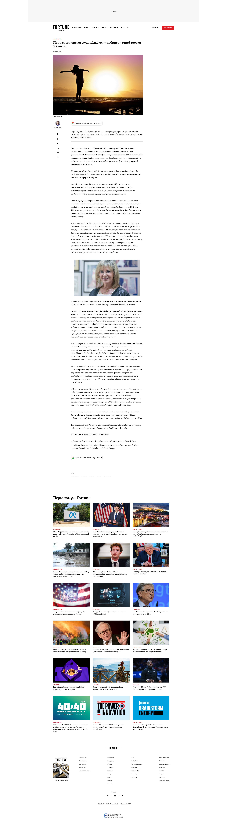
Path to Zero (134, 777)
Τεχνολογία (110, 767)
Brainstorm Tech (134, 767)
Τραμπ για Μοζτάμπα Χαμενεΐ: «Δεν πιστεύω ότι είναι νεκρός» (150, 573)
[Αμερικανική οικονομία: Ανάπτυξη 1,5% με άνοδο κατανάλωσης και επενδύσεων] (71, 595)
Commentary (110, 784)
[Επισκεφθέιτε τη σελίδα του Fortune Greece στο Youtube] (115, 796)
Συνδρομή (161, 774)
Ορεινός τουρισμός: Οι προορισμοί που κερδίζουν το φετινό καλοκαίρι (108, 688)
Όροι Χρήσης (162, 777)
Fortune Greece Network (84, 770)
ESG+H (132, 757)
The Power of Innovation (136, 764)
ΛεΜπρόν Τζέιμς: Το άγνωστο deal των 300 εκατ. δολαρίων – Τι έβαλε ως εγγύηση (149, 688)
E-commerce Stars (135, 770)
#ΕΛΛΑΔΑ (92, 477)
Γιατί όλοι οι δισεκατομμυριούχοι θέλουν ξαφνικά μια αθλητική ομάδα (69, 688)
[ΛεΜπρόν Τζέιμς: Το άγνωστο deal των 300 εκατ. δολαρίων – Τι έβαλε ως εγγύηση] (151, 670)
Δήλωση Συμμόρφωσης (164, 764)
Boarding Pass (134, 761)
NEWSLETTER (168, 28)
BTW (129, 804)
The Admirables (125, 28)
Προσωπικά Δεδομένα (164, 780)
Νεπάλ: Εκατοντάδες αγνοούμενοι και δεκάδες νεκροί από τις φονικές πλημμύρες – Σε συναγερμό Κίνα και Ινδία (71, 574)
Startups (109, 774)
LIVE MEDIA (95, 28)
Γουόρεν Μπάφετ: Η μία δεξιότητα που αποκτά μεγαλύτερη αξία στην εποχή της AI (111, 650)
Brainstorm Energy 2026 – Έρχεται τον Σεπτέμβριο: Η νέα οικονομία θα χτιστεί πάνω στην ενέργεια (150, 727)
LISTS (86, 28)
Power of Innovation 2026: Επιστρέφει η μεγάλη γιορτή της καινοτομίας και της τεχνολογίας (108, 727)
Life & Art (109, 764)
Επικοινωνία (162, 767)
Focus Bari (87, 158)
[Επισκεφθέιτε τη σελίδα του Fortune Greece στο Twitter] (107, 796)
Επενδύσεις (110, 770)
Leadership (110, 780)
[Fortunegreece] (61, 30)
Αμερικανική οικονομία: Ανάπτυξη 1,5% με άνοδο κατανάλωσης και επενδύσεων (69, 613)
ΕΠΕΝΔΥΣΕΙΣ (96, 529)
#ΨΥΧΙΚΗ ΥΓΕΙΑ (107, 477)
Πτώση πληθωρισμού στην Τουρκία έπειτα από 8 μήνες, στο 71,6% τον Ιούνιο (104, 441)
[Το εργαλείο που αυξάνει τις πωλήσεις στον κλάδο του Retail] (111, 595)
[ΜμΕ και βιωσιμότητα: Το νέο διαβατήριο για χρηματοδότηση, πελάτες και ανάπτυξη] (151, 633)
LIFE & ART (56, 684)
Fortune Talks (82, 767)
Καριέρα (109, 777)
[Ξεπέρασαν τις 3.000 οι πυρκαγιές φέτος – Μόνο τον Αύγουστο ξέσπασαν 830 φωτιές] (71, 633)
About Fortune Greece (164, 757)
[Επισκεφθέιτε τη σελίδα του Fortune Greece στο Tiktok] (118, 796)
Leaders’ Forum (82, 764)
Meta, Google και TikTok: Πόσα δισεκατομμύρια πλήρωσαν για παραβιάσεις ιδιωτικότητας (110, 574)
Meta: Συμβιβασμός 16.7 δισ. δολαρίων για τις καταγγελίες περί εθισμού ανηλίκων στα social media (71, 534)
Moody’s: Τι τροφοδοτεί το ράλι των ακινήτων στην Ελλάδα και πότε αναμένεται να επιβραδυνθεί (150, 534)
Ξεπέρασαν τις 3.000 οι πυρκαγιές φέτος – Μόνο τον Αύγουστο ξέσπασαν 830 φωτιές (69, 650)
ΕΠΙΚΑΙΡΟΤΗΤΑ (57, 39)
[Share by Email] (58, 152)
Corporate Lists (82, 757)
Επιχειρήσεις (110, 761)
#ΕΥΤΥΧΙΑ (99, 477)
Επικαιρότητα (110, 757)
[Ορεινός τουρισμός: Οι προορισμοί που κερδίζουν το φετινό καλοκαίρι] (111, 670)
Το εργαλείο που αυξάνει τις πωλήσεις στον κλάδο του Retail (109, 613)
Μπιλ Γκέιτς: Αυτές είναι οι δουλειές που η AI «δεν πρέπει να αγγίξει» (150, 613)
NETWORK (104, 28)
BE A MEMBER (114, 28)
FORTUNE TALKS (76, 28)
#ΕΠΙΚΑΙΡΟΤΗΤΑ (75, 477)
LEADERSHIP (96, 647)
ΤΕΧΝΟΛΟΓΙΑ (57, 529)
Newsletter (161, 770)
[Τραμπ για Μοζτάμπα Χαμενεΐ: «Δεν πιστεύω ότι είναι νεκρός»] (151, 555)
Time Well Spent (134, 774)
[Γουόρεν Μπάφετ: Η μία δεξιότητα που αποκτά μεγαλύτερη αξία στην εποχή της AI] (111, 633)
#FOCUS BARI (84, 477)
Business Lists (82, 761)
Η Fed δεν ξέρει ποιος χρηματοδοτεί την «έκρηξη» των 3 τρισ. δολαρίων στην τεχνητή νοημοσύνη (110, 534)
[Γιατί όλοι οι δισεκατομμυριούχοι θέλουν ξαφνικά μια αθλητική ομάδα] (71, 670)
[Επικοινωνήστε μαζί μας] (122, 796)
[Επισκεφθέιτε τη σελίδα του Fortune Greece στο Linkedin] (111, 796)
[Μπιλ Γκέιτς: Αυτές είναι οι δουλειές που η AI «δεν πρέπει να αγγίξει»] (151, 595)
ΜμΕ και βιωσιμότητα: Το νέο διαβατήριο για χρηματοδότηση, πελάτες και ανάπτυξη (150, 650)
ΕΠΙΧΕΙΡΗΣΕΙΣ (137, 647)
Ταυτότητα (161, 761)
